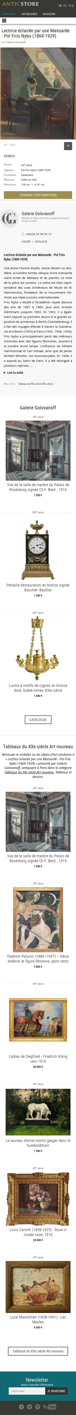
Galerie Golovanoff (38, 213)
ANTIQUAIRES (29, 14)
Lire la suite (15, 372)
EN (64, 6)
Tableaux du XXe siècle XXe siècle (35, 383)
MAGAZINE (49, 14)
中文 (71, 6)
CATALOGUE (9, 14)
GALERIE (26, 242)
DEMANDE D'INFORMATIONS (38, 195)
